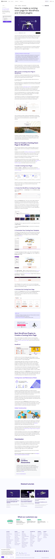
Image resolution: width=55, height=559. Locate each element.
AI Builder (23, 532)
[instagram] (39, 551)
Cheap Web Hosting (8, 548)
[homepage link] (4, 1)
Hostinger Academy (45, 535)
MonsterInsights (27, 273)
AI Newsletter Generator (25, 543)
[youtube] (42, 551)
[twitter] (40, 551)
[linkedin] (35, 551)
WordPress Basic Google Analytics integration (32, 428)
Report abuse (45, 537)
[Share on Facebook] (46, 5)
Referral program (32, 537)
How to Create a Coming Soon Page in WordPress (5, 9)
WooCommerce (15, 499)
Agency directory (32, 538)
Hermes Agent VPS (8, 543)
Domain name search (17, 532)
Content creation (24, 5)
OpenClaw (7, 544)
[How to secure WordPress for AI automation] (41, 494)
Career (38, 536)
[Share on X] (45, 5)
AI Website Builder (24, 535)
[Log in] (53, 1)
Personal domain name (17, 543)
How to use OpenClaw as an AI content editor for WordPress (26, 501)
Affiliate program (32, 535)
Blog (38, 537)
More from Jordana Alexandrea (21, 473)
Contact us (44, 536)
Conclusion (3, 13)
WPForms (20, 235)
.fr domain (16, 542)
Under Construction (20, 408)
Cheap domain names (17, 535)
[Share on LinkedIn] (48, 5)
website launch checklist (20, 317)
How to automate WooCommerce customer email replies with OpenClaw (13, 501)
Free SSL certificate (17, 538)
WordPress (19, 5)
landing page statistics (27, 86)
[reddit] (44, 551)
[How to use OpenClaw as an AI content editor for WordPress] (27, 494)
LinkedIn (22, 471)
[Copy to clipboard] (44, 5)
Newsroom (39, 535)
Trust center (31, 543)
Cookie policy (11, 554)
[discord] (48, 551)
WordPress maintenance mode (29, 151)
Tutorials (16, 5)
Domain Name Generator (25, 538)
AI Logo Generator (24, 544)
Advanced (28, 499)
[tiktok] (46, 551)
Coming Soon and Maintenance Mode (26, 378)
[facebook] (37, 551)
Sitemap (31, 544)
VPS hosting (7, 535)
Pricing (9, 1)
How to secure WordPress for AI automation (41, 503)
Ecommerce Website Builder (25, 536)
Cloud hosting (8, 538)
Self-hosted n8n (8, 536)
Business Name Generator (25, 542)
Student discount (40, 538)
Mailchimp (36, 423)
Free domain (16, 536)
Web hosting (8, 532)
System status (32, 542)
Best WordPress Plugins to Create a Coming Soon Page (6, 11)
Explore (7, 21)
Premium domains (17, 544)
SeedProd (38, 160)
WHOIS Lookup (16, 537)
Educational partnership (33, 536)
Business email (8, 537)
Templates (23, 537)
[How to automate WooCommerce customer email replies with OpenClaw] (13, 494)
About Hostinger (40, 532)
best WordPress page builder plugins (22, 340)
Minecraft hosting (8, 542)
